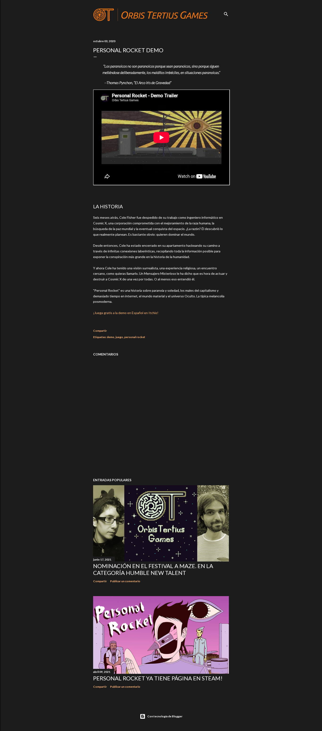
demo (110, 337)
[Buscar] (226, 13)
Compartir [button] (100, 330)
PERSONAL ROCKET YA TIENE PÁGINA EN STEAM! (158, 678)
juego (119, 337)
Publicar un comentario (125, 581)
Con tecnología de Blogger (164, 716)
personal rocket (134, 337)
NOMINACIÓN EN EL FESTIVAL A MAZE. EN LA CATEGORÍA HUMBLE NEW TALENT (153, 569)
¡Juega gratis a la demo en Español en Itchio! (125, 313)
